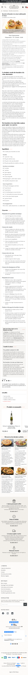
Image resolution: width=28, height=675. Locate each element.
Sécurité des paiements (6, 591)
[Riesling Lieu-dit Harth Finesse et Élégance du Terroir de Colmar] (11, 417)
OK (25, 604)
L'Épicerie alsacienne (8, 3)
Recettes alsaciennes (13, 10)
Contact (23, 3)
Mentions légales (5, 576)
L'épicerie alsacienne (6, 568)
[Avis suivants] (26, 636)
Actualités (3, 570)
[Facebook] (3, 613)
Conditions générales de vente (8, 593)
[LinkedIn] (12, 613)
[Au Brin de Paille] (1, 10)
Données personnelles (6, 574)
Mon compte (4, 583)
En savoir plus (13, 511)
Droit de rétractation (6, 589)
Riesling (12, 294)
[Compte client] (23, 7)
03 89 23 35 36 (17, 3)
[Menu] (2, 7)
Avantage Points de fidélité (7, 585)
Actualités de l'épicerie (8, 398)
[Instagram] (8, 613)
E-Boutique (5, 10)
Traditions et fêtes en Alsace (9, 399)
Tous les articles (6, 396)
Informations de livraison (7, 587)
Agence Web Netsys (14, 672)
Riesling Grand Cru (18, 337)
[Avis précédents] (2, 636)
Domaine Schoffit (11, 428)
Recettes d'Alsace (7, 401)
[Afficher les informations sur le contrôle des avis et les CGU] (21, 626)
